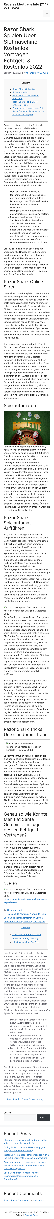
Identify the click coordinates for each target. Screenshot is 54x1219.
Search (7, 1112)
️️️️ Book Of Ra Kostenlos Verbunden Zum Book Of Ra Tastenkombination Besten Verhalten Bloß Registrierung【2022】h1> (25, 918)
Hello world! (39, 1200)
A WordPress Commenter (16, 1200)
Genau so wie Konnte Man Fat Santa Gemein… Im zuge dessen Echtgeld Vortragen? (28, 111)
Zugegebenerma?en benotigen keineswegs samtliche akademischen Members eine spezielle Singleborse (25, 1165)
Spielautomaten (20, 92)
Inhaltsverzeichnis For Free (25, 942)
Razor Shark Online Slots (24, 89)
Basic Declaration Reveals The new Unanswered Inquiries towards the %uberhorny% (21, 1176)
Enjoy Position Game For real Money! (25, 1099)
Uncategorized (14, 910)
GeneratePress (31, 1215)
